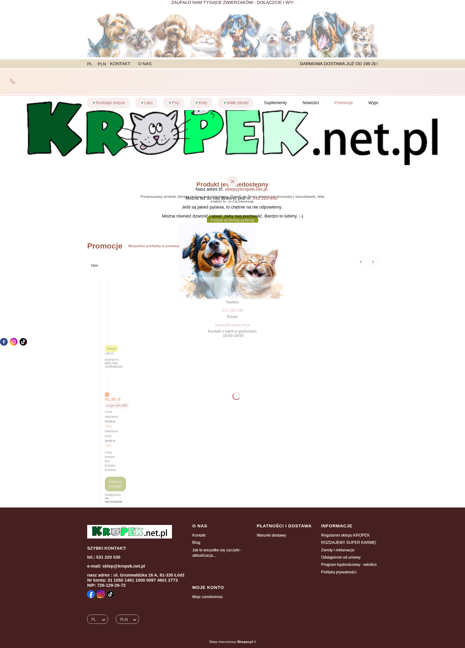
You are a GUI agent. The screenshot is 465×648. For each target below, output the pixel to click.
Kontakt (198, 535)
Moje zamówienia (207, 597)
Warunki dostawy (271, 535)
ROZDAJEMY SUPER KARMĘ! (348, 542)
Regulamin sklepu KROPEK (345, 535)
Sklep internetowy (231, 642)
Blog (196, 542)
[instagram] (13, 342)
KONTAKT (120, 63)
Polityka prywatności (338, 572)
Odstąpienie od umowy (341, 557)
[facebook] (4, 342)
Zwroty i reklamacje (338, 550)
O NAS (145, 63)
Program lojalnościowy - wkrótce (349, 564)
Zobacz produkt (115, 484)
